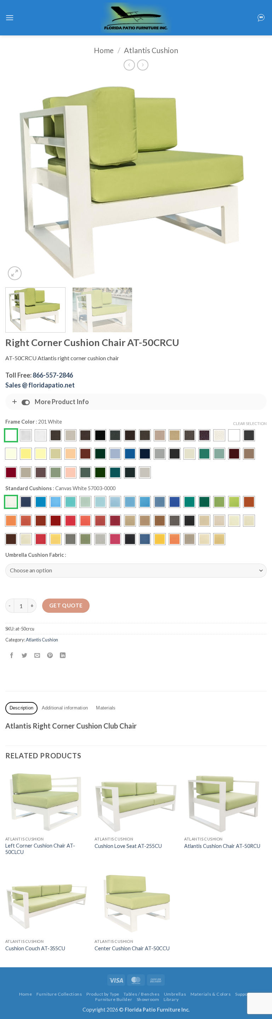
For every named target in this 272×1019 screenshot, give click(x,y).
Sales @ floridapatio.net (40, 385)
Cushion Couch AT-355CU (35, 948)
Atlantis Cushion (151, 50)
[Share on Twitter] (24, 656)
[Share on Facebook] (12, 656)
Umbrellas (175, 994)
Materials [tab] (105, 708)
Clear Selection (250, 423)
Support (243, 994)
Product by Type (102, 994)
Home (104, 50)
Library (171, 999)
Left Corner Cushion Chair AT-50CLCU (40, 849)
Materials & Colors (211, 994)
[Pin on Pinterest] (50, 656)
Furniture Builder (113, 999)
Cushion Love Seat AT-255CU (128, 846)
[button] (9, 17)
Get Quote (66, 605)
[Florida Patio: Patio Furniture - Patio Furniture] (136, 17)
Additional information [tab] (65, 708)
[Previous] (19, 179)
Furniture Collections (59, 994)
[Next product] (129, 65)
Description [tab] (22, 708)
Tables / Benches (141, 994)
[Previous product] (142, 65)
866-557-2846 (53, 375)
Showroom (148, 999)
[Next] (252, 179)
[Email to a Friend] (37, 656)
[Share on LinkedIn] (63, 656)
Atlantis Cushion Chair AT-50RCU (222, 846)
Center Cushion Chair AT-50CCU (132, 948)
